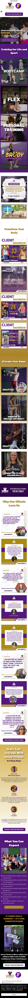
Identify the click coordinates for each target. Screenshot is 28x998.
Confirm (14, 994)
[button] (1, 12)
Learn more (20, 990)
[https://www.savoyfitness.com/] (14, 6)
